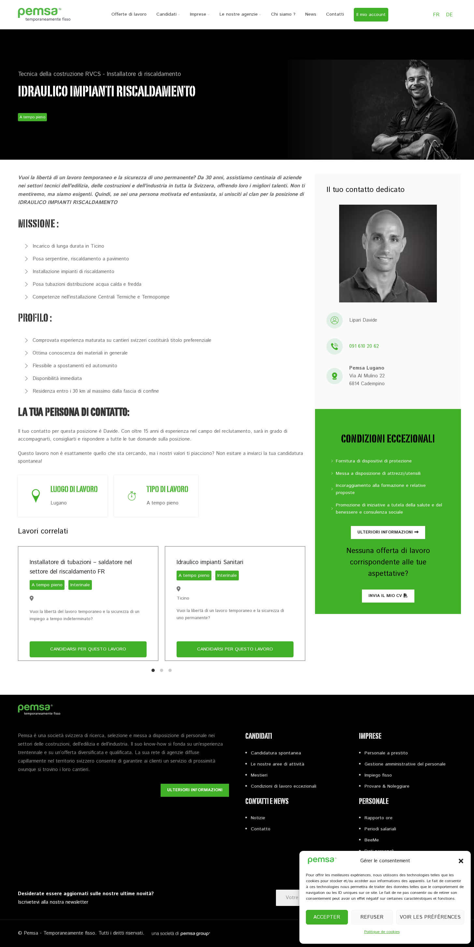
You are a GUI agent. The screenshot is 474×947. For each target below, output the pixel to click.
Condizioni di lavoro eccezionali (283, 786)
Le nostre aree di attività (277, 764)
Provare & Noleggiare (387, 786)
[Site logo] (44, 14)
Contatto (260, 829)
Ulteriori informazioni (385, 532)
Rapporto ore (379, 818)
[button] (461, 861)
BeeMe (372, 840)
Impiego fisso (378, 775)
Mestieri (259, 775)
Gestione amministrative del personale (405, 764)
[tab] (153, 670)
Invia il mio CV (385, 596)
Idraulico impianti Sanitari (210, 562)
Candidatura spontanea (276, 753)
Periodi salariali (380, 829)
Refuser (371, 917)
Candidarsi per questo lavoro (88, 649)
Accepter (326, 917)
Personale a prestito (386, 753)
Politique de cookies (382, 932)
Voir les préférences (430, 917)
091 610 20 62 (364, 346)
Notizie (258, 818)
